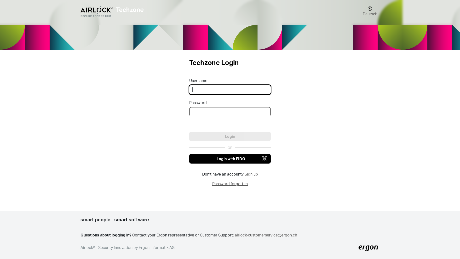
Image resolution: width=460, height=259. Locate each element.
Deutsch (370, 13)
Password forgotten (230, 183)
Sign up (251, 174)
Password (198, 102)
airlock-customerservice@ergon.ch (266, 234)
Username (198, 80)
